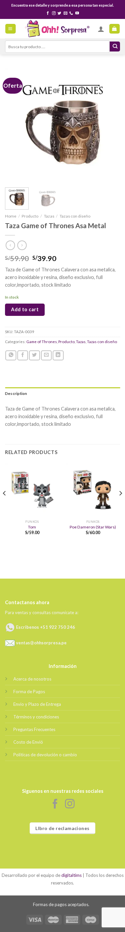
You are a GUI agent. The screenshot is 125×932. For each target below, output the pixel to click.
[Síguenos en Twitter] (59, 13)
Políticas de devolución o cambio (45, 754)
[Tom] (32, 490)
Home (10, 216)
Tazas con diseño (75, 216)
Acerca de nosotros (32, 679)
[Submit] (115, 47)
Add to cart (25, 309)
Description (16, 393)
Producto (30, 216)
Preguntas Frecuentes (34, 729)
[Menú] (10, 29)
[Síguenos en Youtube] (77, 13)
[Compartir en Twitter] (34, 355)
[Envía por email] (46, 355)
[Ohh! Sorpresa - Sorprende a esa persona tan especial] (57, 29)
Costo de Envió (28, 742)
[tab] (62, 393)
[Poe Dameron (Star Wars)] (93, 490)
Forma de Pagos (29, 691)
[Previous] (16, 125)
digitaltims (71, 875)
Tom (32, 526)
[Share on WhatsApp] (10, 355)
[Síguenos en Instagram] (54, 13)
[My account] (101, 29)
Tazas (49, 216)
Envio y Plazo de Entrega (37, 704)
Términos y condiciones (36, 716)
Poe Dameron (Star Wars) (93, 526)
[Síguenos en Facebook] (48, 13)
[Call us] (71, 13)
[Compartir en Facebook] (22, 355)
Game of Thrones (41, 341)
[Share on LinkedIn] (58, 355)
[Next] (109, 125)
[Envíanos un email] (65, 13)
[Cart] (114, 29)
